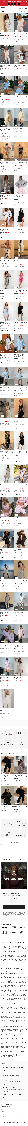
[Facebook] (3, 1117)
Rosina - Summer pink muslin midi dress (19, 291)
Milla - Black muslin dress (4, 550)
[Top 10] (7, 765)
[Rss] (24, 1117)
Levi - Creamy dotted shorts (19, 613)
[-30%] (21, 22)
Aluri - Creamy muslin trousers (5, 66)
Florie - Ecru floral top (5, 33)
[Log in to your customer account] (20, 8)
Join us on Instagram (8, 1097)
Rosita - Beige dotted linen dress (5, 196)
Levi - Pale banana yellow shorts (18, 129)
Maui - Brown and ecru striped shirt (19, 66)
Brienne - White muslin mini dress (5, 355)
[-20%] (7, 86)
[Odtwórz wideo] (14, 873)
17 (18, 723)
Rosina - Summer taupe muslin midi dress (4, 486)
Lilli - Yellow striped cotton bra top (4, 419)
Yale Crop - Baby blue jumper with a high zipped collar (19, 355)
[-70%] (21, 184)
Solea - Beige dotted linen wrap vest (19, 581)
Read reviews (6, 1084)
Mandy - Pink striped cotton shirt (5, 645)
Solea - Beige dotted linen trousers (5, 613)
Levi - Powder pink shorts (4, 678)
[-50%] (7, 151)
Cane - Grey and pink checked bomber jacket (19, 196)
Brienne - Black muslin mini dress (19, 323)
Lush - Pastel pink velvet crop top (4, 518)
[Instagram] (17, 1117)
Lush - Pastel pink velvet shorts (18, 518)
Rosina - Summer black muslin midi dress (18, 453)
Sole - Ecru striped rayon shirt (4, 710)
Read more (5, 1091)
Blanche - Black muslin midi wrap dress (19, 228)
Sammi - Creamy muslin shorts (18, 678)
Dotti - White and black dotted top (5, 261)
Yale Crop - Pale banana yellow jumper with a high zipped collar (5, 130)
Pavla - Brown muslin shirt (19, 550)
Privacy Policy (21, 914)
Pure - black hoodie (5, 806)
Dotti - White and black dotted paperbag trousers (19, 262)
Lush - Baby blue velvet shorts (4, 97)
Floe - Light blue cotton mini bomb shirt (19, 388)
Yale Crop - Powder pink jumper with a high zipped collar (18, 645)
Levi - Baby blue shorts (5, 387)
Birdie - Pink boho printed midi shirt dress (4, 164)
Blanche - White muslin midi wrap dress (4, 229)
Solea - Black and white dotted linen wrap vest (18, 420)
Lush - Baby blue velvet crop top (18, 97)
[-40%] (21, 250)
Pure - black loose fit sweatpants (5, 776)
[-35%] (7, 22)
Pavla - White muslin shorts (5, 581)
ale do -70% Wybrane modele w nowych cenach (14, 1)
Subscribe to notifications (9, 1070)
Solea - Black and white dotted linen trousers (4, 453)
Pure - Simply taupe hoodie (19, 776)
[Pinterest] (10, 1117)
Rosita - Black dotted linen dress (19, 163)
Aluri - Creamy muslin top (19, 34)
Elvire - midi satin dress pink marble (4, 291)
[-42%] (21, 151)
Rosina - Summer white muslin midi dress (18, 486)
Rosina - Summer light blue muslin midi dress (5, 323)
